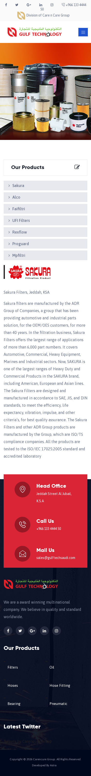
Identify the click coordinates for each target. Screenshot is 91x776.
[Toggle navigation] (83, 32)
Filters (13, 667)
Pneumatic (58, 704)
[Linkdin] (40, 5)
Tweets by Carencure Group (28, 741)
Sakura (18, 185)
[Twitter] (16, 5)
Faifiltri (18, 209)
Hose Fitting (60, 685)
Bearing (14, 704)
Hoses (13, 685)
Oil (52, 667)
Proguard (20, 244)
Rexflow (19, 232)
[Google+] (29, 5)
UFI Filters (21, 220)
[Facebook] (6, 5)
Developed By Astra (44, 765)
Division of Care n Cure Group (47, 15)
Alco (16, 197)
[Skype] (51, 5)
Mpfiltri (18, 255)
